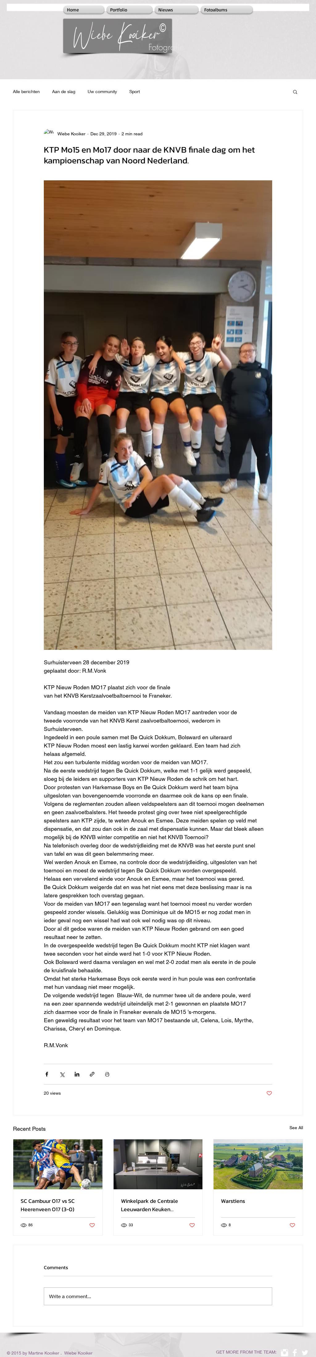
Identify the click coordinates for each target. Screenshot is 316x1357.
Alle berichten (26, 91)
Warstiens (233, 1201)
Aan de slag (63, 91)
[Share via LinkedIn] (77, 1074)
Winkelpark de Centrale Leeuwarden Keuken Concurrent (149, 1205)
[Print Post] (107, 1074)
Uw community (102, 91)
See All (296, 1127)
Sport (134, 91)
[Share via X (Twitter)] (62, 1074)
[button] (295, 91)
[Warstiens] (258, 1164)
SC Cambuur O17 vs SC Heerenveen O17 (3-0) (48, 1205)
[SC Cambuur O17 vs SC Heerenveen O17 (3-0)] (57, 1164)
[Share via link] (92, 1074)
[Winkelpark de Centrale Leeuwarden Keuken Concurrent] (158, 1164)
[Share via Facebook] (47, 1074)
